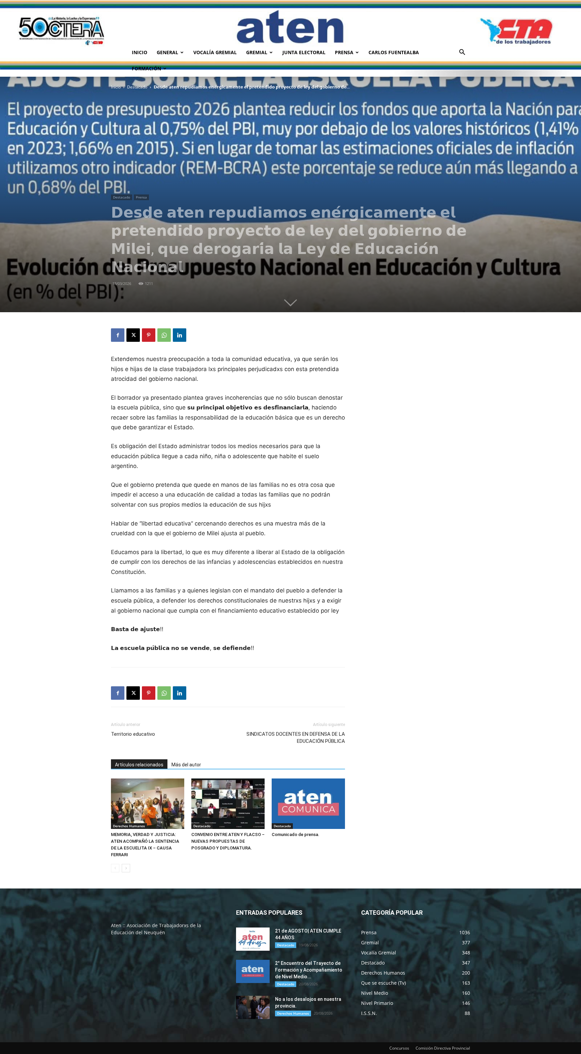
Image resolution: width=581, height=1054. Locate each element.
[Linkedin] (179, 335)
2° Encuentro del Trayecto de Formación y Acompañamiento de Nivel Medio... (308, 969)
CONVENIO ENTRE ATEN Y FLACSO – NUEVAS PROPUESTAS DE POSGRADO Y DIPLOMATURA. (228, 841)
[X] (133, 335)
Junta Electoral (303, 52)
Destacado (137, 87)
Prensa (344, 52)
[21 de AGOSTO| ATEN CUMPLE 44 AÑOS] (253, 939)
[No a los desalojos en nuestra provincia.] (253, 1007)
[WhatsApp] (164, 335)
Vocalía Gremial (215, 52)
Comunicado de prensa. (295, 834)
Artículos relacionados (139, 764)
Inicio (139, 52)
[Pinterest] (148, 335)
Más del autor (186, 764)
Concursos (399, 1048)
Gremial (256, 52)
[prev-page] (115, 868)
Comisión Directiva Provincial (443, 1048)
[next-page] (126, 868)
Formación (146, 68)
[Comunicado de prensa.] (308, 803)
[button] (462, 53)
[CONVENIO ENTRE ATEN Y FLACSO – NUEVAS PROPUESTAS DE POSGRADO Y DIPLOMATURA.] (228, 803)
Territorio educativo (133, 734)
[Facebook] (117, 335)
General (167, 52)
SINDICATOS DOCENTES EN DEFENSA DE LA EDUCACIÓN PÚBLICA (295, 737)
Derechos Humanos (129, 826)
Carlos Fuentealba (394, 52)
